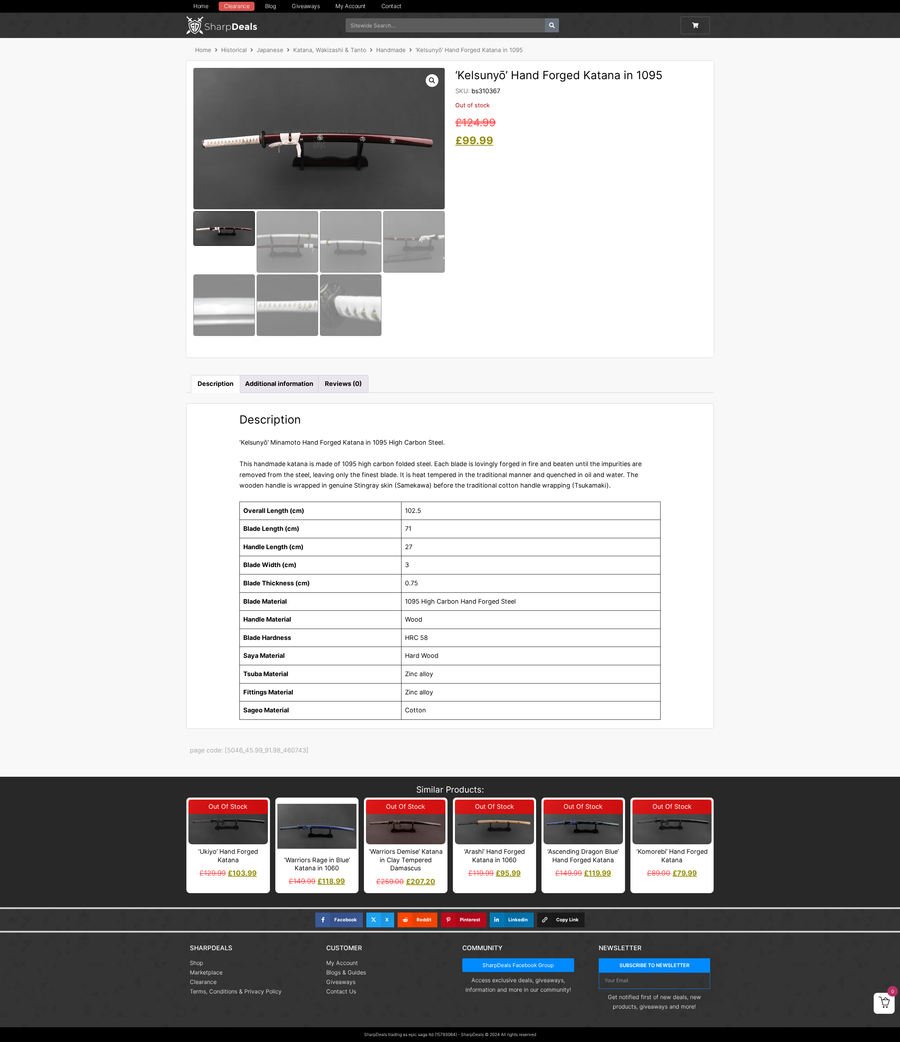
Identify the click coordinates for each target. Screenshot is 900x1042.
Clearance (236, 5)
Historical (234, 49)
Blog (270, 5)
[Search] (552, 25)
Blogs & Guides (346, 972)
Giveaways (306, 5)
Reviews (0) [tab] (343, 383)
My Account (350, 5)
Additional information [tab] (279, 383)
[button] (432, 80)
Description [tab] (215, 383)
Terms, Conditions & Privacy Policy (236, 991)
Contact (391, 5)
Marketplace (206, 972)
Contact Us (341, 991)
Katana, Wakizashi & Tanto (329, 49)
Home (200, 5)
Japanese (270, 49)
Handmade (391, 49)
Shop (196, 962)
